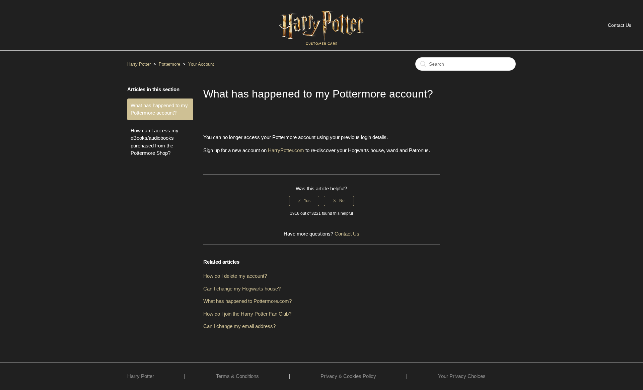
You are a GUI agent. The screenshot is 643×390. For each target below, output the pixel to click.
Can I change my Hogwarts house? (242, 288)
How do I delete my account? (235, 276)
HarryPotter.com (286, 150)
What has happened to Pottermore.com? (247, 301)
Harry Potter (139, 64)
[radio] (304, 201)
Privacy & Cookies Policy (348, 376)
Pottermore (169, 64)
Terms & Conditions (237, 376)
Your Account (201, 64)
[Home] (321, 48)
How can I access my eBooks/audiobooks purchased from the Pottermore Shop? (154, 142)
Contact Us (619, 25)
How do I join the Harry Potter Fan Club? (247, 314)
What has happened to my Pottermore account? (159, 109)
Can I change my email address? (239, 326)
